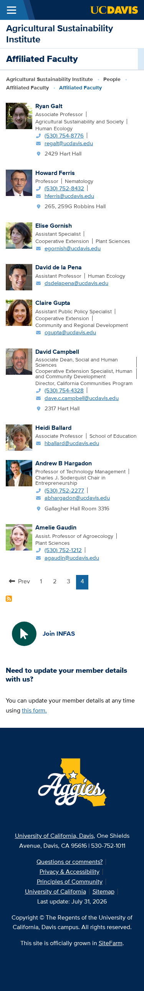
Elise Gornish (53, 225)
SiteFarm (110, 943)
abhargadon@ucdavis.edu (77, 498)
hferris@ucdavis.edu (69, 196)
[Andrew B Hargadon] (19, 472)
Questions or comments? (69, 861)
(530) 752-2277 (64, 490)
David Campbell (57, 351)
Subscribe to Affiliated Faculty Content (9, 599)
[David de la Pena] (19, 276)
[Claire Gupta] (19, 312)
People (112, 79)
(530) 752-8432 (64, 188)
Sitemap (103, 891)
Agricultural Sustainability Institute (59, 33)
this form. (34, 710)
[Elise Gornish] (19, 235)
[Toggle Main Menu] (11, 10)
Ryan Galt (48, 106)
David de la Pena (58, 267)
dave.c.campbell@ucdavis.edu (82, 398)
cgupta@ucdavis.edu (70, 332)
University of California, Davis (54, 835)
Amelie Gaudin (55, 527)
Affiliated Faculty (27, 87)
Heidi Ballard (53, 427)
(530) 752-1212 (63, 550)
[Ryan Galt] (19, 115)
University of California (55, 891)
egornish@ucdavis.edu (73, 248)
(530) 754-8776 (64, 135)
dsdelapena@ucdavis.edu (76, 283)
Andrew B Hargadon (63, 463)
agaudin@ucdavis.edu (72, 558)
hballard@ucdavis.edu (72, 443)
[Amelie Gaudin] (19, 537)
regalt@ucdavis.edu (69, 143)
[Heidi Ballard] (19, 436)
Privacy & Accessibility (69, 871)
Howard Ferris (55, 172)
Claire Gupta (52, 302)
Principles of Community (70, 881)
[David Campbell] (19, 361)
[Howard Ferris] (19, 182)
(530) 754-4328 (64, 390)
